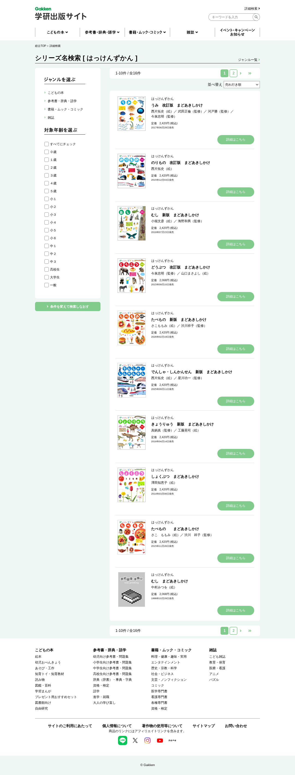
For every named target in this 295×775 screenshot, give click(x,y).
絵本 (38, 656)
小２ (53, 207)
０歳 (53, 152)
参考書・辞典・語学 (109, 650)
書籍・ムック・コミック (171, 650)
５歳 (53, 191)
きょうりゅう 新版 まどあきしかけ (182, 424)
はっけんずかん (162, 98)
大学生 (55, 277)
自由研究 (41, 708)
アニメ (214, 674)
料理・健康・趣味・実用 (169, 656)
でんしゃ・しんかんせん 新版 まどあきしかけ (191, 372)
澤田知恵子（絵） (164, 482)
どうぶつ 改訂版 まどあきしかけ (180, 267)
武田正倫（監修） (191, 111)
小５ (53, 230)
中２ (53, 254)
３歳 (53, 175)
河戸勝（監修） (219, 111)
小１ (53, 199)
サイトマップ (204, 726)
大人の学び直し (104, 702)
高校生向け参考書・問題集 (112, 674)
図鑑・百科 (43, 685)
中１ (53, 246)
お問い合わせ (236, 726)
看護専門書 (159, 697)
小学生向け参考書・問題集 (112, 662)
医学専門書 (159, 691)
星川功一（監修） (191, 378)
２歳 (53, 167)
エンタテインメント (165, 662)
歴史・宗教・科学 (164, 668)
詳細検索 (251, 8)
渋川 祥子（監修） (198, 535)
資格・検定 (101, 685)
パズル (214, 679)
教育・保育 (217, 662)
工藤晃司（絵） (189, 430)
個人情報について (117, 726)
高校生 (55, 269)
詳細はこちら (235, 139)
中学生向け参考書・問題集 (112, 668)
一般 (53, 285)
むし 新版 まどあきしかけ (175, 215)
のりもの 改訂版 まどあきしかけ (180, 163)
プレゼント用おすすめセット (56, 697)
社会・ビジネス (162, 674)
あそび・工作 (44, 668)
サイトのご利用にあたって (70, 726)
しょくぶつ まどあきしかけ (175, 476)
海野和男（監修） (191, 221)
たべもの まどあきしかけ (175, 529)
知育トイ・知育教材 (49, 674)
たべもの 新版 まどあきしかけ (178, 319)
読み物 (40, 679)
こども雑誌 (217, 656)
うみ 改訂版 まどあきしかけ (177, 105)
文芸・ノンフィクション (169, 679)
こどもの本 (44, 650)
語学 (96, 691)
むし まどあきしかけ (169, 581)
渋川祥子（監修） (194, 325)
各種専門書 (159, 702)
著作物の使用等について (162, 726)
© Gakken (147, 765)
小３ (53, 214)
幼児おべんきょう (48, 662)
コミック (157, 685)
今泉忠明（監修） (164, 116)
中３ (53, 261)
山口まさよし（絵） (195, 273)
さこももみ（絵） (164, 325)
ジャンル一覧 (248, 59)
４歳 (53, 183)
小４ (53, 222)
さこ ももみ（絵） (165, 535)
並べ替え (215, 84)
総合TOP (40, 45)
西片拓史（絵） (162, 111)
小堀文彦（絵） (162, 221)
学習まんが (43, 691)
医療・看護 (217, 668)
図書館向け (43, 702)
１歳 (53, 160)
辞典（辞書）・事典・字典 (112, 679)
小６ (53, 238)
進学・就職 (101, 697)
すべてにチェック (63, 144)
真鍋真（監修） (162, 430)
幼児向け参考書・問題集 (111, 656)
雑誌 (213, 650)
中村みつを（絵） (164, 587)
